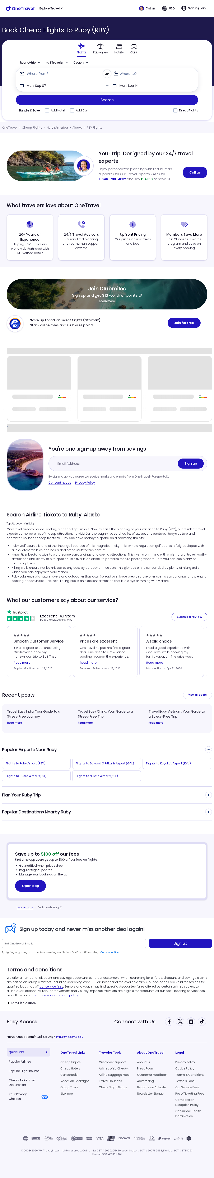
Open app (30, 885)
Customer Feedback (152, 1075)
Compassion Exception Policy (187, 1102)
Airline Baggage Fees (114, 1075)
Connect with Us (134, 1021)
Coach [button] (79, 62)
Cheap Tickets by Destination (22, 1082)
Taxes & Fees (185, 1081)
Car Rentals (69, 1075)
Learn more (107, 301)
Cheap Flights (32, 127)
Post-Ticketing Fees (189, 1093)
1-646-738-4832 (112, 179)
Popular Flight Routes (24, 1071)
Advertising (145, 1081)
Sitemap (66, 1093)
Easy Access (22, 1021)
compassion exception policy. (56, 995)
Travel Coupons (110, 1081)
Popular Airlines (20, 1061)
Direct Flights (188, 110)
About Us (143, 1062)
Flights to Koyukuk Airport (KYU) (168, 763)
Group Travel (69, 1087)
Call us (195, 172)
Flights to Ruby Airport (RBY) (25, 763)
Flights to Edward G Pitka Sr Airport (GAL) (105, 763)
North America (57, 127)
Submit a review (189, 617)
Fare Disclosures (23, 1003)
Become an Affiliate (151, 1087)
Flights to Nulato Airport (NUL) (97, 776)
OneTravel (9, 127)
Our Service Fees (187, 1087)
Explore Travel (49, 8)
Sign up (190, 463)
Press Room (145, 1068)
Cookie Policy (184, 1068)
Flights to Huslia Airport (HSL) (26, 776)
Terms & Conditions (189, 1075)
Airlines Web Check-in (114, 1068)
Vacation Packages (74, 1081)
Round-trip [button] (28, 62)
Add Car (82, 110)
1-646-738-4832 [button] (69, 1036)
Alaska (77, 127)
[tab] (81, 48)
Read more (14, 722)
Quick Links (16, 1052)
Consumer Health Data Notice (188, 1113)
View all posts (197, 694)
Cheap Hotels (70, 1068)
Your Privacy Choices (18, 1096)
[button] (147, 8)
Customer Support (112, 1062)
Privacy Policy (85, 482)
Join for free (184, 323)
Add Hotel (58, 110)
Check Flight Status (113, 1087)
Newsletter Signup (150, 1093)
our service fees (51, 986)
